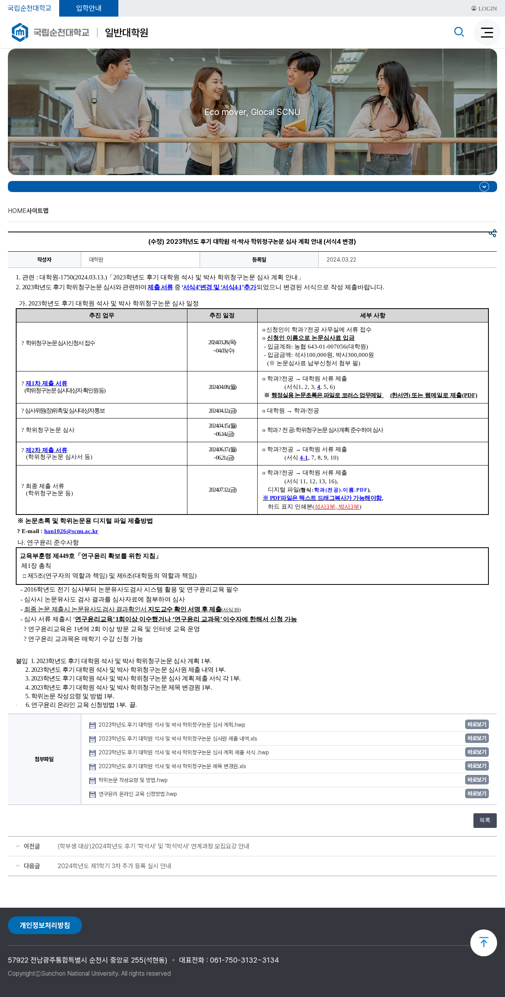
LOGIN (487, 9)
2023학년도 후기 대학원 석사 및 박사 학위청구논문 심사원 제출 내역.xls (179, 738)
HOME (17, 211)
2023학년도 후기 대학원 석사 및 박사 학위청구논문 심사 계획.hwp (173, 725)
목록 (484, 820)
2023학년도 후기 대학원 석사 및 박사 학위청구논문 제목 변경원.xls (173, 766)
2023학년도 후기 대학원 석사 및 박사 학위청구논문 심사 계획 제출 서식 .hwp (185, 752)
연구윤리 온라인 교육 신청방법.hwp (139, 794)
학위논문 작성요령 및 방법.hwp (134, 780)
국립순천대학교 (29, 8)
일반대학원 (126, 32)
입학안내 (88, 8)
